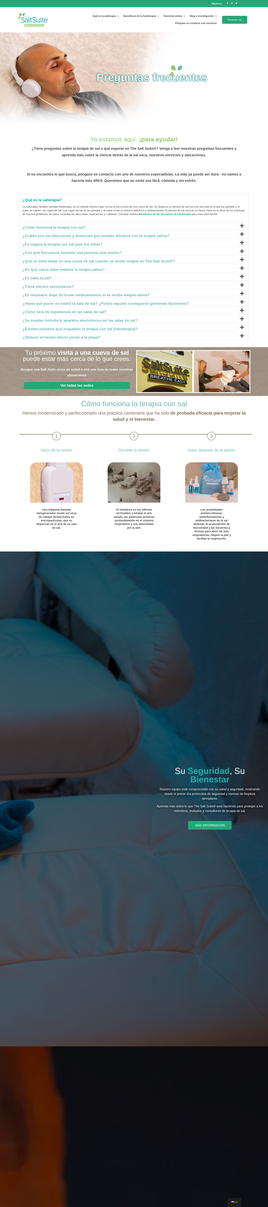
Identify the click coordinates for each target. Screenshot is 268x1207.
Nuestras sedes (173, 16)
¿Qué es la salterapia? (42, 200)
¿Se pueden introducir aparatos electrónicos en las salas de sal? (80, 320)
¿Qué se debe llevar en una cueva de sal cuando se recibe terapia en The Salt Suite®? (98, 261)
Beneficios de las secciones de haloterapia (165, 214)
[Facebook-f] (227, 3)
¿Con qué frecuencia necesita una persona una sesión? (71, 253)
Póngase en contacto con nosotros (196, 23)
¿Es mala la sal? (36, 278)
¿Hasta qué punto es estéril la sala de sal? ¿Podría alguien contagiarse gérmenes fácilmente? (105, 303)
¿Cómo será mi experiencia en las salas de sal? (64, 312)
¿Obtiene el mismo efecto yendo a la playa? (61, 337)
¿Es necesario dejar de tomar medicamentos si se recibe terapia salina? (86, 295)
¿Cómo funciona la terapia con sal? (54, 227)
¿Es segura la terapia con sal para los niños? (62, 244)
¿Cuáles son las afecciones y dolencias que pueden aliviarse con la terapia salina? (96, 236)
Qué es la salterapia (104, 16)
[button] (134, 198)
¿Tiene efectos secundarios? (48, 287)
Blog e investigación (202, 16)
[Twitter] (236, 3)
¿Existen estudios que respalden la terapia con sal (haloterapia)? (80, 329)
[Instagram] (232, 3)
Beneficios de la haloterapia (139, 16)
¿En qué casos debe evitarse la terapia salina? (63, 269)
